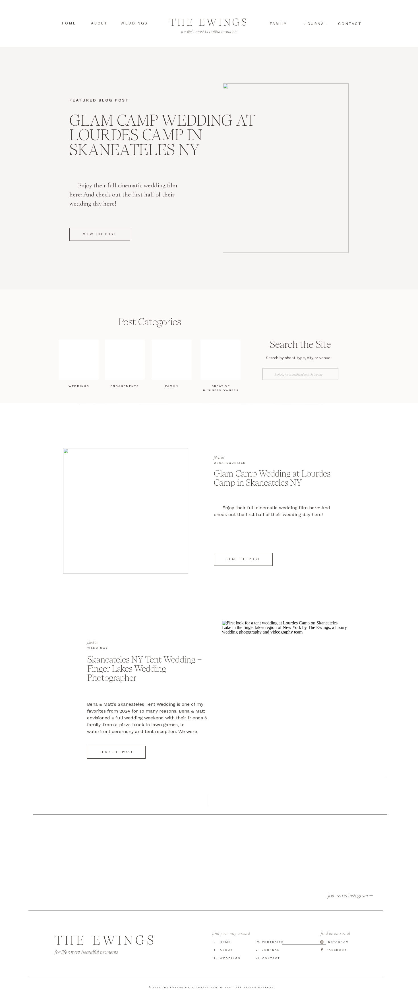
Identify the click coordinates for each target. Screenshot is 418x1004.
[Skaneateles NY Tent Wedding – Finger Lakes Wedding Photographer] (284, 683)
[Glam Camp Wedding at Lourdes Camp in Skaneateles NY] (125, 511)
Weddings (97, 647)
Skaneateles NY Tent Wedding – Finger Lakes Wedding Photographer (144, 668)
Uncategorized (230, 462)
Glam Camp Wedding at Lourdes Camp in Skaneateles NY (162, 135)
